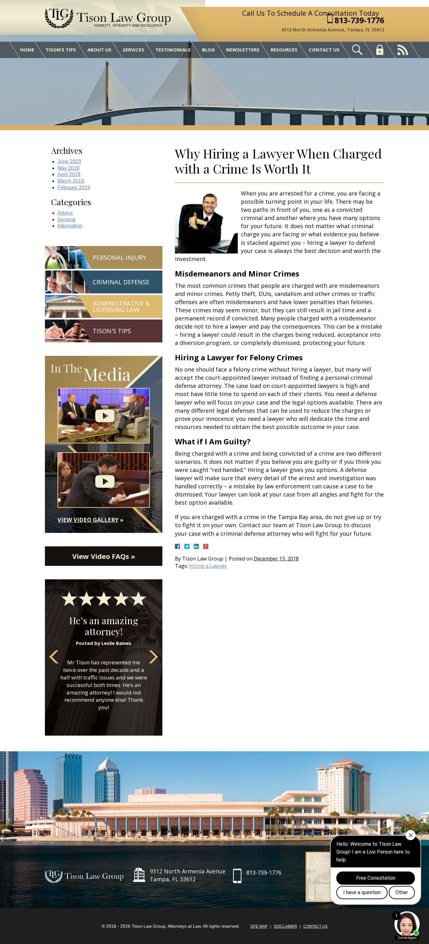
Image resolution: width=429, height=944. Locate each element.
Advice (65, 213)
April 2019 (68, 174)
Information (69, 225)
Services (133, 49)
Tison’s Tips (61, 49)
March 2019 (70, 181)
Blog (208, 49)
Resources (284, 49)
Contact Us (324, 49)
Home (27, 49)
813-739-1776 (359, 20)
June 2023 (69, 161)
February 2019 (73, 187)
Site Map (259, 926)
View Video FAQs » (103, 556)
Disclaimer (285, 926)
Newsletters (242, 49)
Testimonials (173, 49)
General (66, 219)
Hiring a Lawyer (208, 565)
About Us (99, 49)
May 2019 (68, 168)
